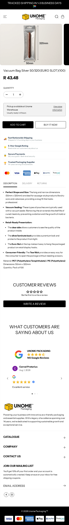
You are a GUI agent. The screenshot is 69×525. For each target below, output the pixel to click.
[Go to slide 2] (34, 393)
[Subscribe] (64, 486)
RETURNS (42, 183)
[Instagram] (12, 495)
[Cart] (63, 17)
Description (10, 183)
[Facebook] (6, 495)
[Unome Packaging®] (33, 16)
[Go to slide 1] (32, 393)
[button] (5, 16)
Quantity (8, 88)
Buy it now (50, 124)
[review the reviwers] (14, 377)
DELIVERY (27, 183)
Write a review (34, 304)
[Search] (57, 17)
